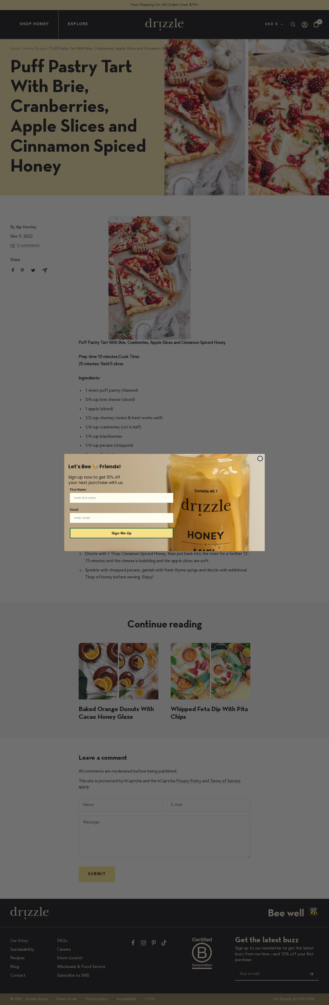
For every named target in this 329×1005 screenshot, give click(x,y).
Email (74, 510)
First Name (78, 489)
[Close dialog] (260, 458)
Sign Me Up (122, 533)
